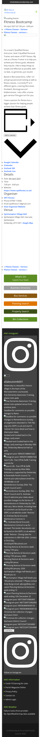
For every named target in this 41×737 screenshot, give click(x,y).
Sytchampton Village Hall (15, 214)
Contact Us (10, 695)
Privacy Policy (11, 691)
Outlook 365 (9, 168)
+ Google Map (27, 223)
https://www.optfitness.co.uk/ (18, 190)
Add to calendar (10, 135)
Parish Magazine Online (15, 687)
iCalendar (8, 165)
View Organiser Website (14, 206)
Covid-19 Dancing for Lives (16, 683)
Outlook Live (9, 171)
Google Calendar (11, 162)
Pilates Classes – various (15, 32)
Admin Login (10, 699)
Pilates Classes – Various (15, 29)
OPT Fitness (9, 198)
